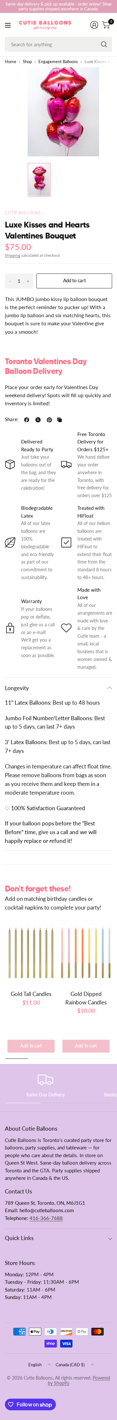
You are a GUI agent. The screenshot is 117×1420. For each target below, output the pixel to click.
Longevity (17, 688)
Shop (27, 62)
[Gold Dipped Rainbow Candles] (86, 952)
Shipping (12, 255)
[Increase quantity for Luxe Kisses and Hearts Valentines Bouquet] (28, 281)
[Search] (104, 44)
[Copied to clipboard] (59, 420)
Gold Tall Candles (31, 993)
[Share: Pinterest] (49, 420)
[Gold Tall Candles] (31, 952)
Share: (12, 419)
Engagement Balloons (58, 62)
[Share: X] (38, 420)
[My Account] (94, 25)
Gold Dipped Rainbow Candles (86, 997)
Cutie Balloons (23, 212)
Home (10, 62)
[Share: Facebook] (26, 420)
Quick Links (19, 1238)
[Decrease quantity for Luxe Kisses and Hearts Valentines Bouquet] (10, 281)
